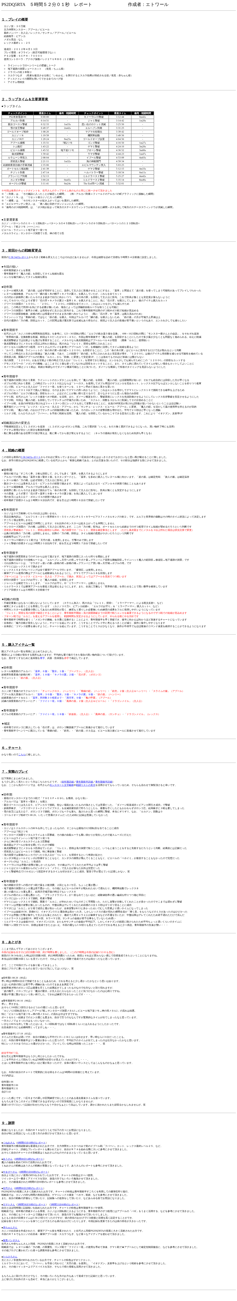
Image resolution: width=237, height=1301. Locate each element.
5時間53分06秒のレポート (64, 1204)
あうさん (8, 1159)
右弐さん (8, 1188)
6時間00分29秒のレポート (29, 1188)
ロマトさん (9, 1204)
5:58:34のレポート (19, 257)
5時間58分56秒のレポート (31, 1204)
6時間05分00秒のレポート (34, 1172)
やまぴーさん (10, 1172)
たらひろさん (10, 1256)
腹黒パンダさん (11, 1240)
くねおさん (9, 1142)
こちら (22, 754)
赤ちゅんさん (10, 1227)
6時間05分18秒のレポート (31, 1142)
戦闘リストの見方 (85, 785)
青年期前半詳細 (84, 781)
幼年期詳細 (68, 781)
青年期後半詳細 (103, 781)
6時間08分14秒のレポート (29, 1159)
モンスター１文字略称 (62, 785)
